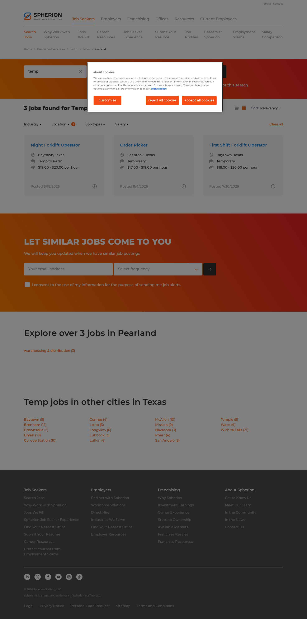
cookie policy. (159, 88)
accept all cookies (199, 100)
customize (107, 100)
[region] (155, 87)
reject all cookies (162, 100)
